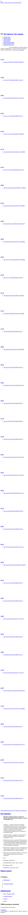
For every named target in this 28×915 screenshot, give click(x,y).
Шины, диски (4, 2)
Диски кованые (7, 39)
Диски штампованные (8, 42)
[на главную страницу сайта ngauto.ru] (1, 1)
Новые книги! (6, 871)
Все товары (18, 34)
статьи (13, 2)
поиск (4, 901)
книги (16, 2)
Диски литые (6, 41)
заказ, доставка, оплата (9, 893)
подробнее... (4, 909)
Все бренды (8, 34)
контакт (5, 898)
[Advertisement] (14, 17)
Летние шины (6, 37)
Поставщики (6, 814)
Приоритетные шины (8, 43)
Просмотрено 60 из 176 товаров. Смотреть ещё (15, 810)
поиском (22, 50)
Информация (6, 880)
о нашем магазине (7, 896)
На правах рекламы (8, 883)
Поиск (19, 2)
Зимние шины (6, 38)
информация (6, 891)
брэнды (9, 2)
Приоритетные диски (8, 44)
